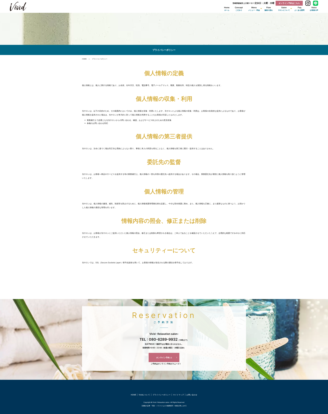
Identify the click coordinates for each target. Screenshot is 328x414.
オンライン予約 (163, 357)
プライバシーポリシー (162, 395)
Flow (268, 8)
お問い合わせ (191, 395)
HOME (84, 59)
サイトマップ (178, 395)
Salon (284, 8)
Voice (314, 8)
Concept (239, 8)
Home (226, 8)
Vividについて (144, 395)
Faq (299, 8)
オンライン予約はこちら (289, 3)
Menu (254, 8)
